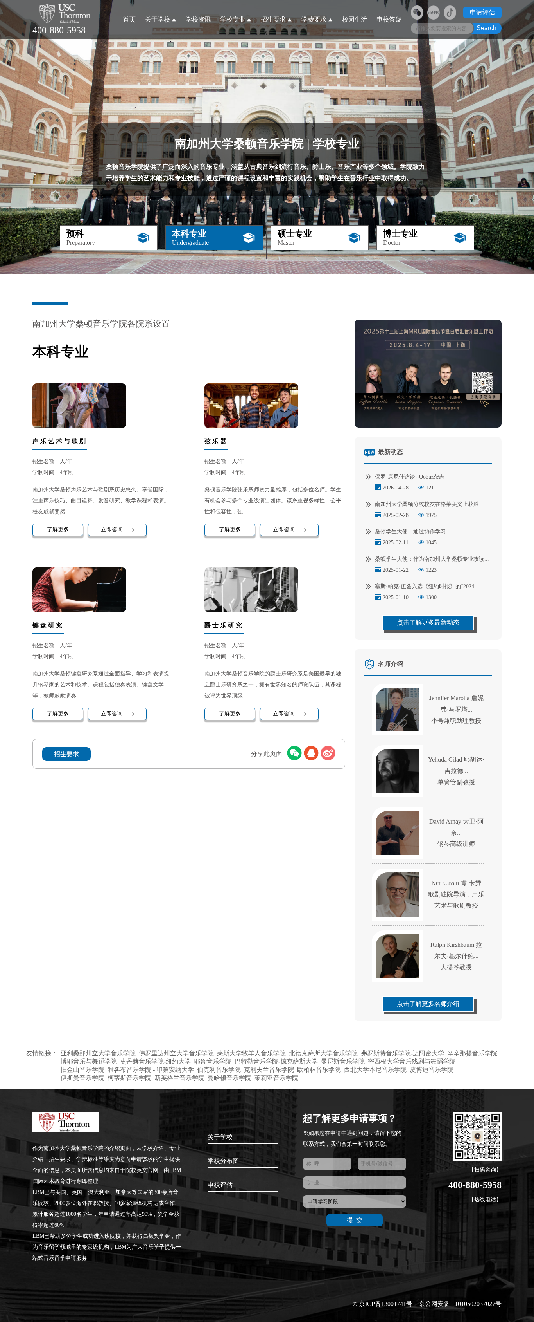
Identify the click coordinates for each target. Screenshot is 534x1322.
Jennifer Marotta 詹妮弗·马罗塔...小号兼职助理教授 (456, 709)
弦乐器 (216, 441)
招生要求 (273, 19)
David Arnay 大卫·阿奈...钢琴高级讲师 (456, 832)
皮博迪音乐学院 (431, 1069)
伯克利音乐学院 (219, 1069)
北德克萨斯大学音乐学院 (323, 1053)
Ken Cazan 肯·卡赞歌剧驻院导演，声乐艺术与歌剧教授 (456, 894)
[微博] (328, 754)
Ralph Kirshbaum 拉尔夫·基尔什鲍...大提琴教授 (456, 956)
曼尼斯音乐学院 (343, 1061)
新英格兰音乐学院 (179, 1078)
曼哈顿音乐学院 (229, 1078)
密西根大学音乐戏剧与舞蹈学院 (411, 1061)
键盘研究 (48, 625)
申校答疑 (388, 19)
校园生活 (354, 19)
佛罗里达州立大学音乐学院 (176, 1053)
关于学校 (157, 19)
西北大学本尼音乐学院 (375, 1069)
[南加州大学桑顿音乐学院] (66, 14)
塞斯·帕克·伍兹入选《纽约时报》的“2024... (427, 586)
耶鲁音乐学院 (212, 1061)
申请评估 (482, 12)
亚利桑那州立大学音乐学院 (98, 1053)
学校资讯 (198, 19)
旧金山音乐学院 (82, 1069)
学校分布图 (223, 1161)
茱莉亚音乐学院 (276, 1078)
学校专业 (232, 19)
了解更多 (58, 530)
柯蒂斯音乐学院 (129, 1078)
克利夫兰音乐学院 (269, 1069)
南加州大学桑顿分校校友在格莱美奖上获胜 (427, 504)
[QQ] (311, 754)
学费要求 (313, 19)
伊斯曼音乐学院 (82, 1078)
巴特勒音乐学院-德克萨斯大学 (276, 1061)
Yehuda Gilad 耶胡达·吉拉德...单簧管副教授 (456, 771)
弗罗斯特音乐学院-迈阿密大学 (402, 1053)
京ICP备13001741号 (385, 1303)
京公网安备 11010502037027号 (460, 1303)
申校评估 (220, 1184)
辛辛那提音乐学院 (472, 1053)
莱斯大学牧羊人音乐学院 (251, 1053)
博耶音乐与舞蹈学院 (89, 1061)
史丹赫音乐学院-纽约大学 (155, 1061)
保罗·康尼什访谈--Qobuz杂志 (409, 477)
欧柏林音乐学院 (319, 1069)
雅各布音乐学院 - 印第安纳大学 (151, 1069)
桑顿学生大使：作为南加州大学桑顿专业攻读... (432, 559)
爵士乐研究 (224, 625)
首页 (129, 19)
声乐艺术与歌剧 (59, 441)
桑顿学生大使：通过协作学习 (410, 532)
